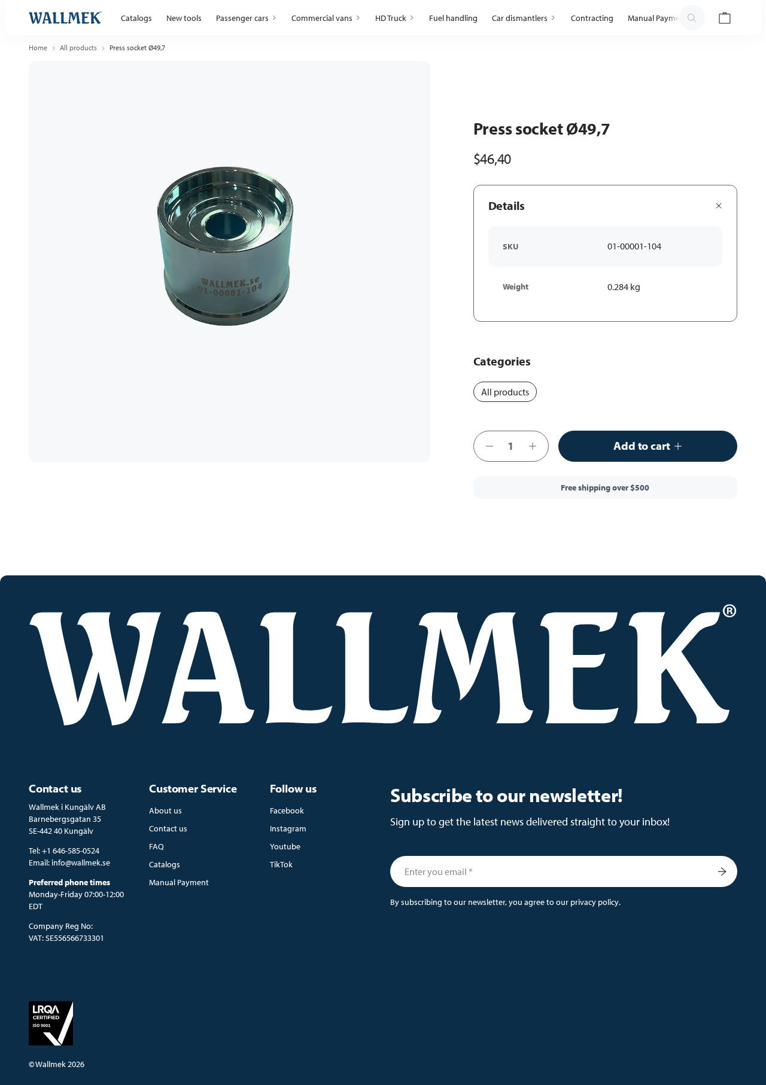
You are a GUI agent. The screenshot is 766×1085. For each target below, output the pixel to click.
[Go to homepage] (65, 17)
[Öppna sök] (691, 18)
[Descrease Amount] (486, 446)
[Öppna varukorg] (724, 18)
